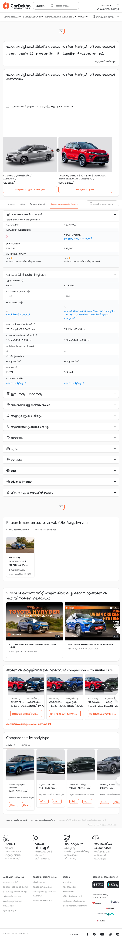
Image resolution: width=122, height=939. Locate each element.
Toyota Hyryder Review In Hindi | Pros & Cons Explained (91, 644)
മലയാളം (105, 5)
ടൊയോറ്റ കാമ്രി (107, 784)
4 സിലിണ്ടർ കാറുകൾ (18, 314)
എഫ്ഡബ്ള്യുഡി (16, 383)
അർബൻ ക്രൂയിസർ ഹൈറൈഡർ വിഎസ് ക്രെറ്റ (104, 713)
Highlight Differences (62, 106)
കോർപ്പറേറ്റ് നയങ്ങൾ (12, 901)
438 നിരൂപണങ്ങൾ (91, 261)
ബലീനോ (27, 804)
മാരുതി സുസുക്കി (35, 698)
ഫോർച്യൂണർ (105, 801)
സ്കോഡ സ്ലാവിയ (47, 784)
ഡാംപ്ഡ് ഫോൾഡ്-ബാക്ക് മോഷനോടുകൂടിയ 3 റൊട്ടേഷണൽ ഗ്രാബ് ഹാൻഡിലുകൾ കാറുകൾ (89, 315)
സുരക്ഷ (11, 204)
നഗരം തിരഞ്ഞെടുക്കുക (106, 16)
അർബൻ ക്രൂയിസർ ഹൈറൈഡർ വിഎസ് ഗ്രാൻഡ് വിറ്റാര (26, 713)
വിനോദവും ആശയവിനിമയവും (64, 204)
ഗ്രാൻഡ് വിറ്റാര (35, 701)
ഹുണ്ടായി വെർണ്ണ (77, 784)
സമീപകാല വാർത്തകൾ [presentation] (45, 529)
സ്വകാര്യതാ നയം (11, 896)
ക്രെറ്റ (108, 701)
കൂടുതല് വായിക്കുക (105, 61)
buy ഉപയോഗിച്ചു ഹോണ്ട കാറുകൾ (30, 189)
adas (22, 204)
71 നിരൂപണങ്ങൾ (33, 261)
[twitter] (94, 934)
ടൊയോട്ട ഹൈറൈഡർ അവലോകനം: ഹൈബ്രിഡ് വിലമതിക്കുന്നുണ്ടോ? (21, 565)
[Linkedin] (117, 934)
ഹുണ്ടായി (110, 698)
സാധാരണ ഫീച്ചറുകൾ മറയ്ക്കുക (28, 106)
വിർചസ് (44, 801)
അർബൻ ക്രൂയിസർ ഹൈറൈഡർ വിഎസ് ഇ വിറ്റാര (65, 713)
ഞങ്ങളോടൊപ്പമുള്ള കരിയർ (15, 887)
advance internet (37, 204)
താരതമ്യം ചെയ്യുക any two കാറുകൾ (26, 724)
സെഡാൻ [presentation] (10, 745)
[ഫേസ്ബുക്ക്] (87, 934)
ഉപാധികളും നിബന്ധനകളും (15, 891)
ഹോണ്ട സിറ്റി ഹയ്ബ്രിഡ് (17, 175)
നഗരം (87, 801)
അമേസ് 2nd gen (14, 804)
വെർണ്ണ (57, 801)
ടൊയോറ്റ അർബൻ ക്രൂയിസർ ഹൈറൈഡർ (82, 175)
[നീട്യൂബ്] (102, 934)
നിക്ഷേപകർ (8, 906)
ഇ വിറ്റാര (71, 701)
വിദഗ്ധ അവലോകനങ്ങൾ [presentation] (17, 529)
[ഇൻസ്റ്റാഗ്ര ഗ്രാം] (110, 934)
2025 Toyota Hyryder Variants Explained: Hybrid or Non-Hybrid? (32, 645)
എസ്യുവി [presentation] (25, 745)
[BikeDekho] (96, 903)
